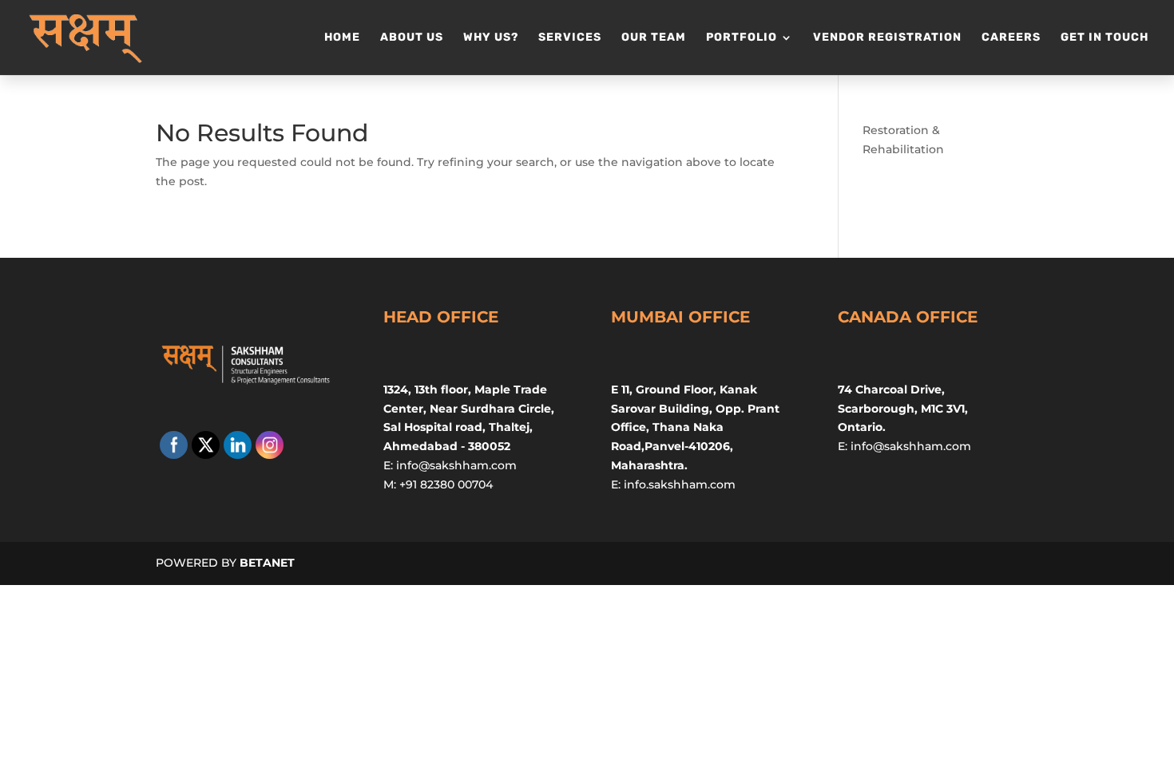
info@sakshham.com (456, 465)
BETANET (267, 562)
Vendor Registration (887, 38)
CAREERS (1011, 38)
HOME (342, 38)
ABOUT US (411, 38)
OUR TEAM (653, 38)
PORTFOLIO (741, 38)
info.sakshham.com (680, 484)
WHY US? (490, 38)
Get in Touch (1104, 38)
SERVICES (569, 38)
